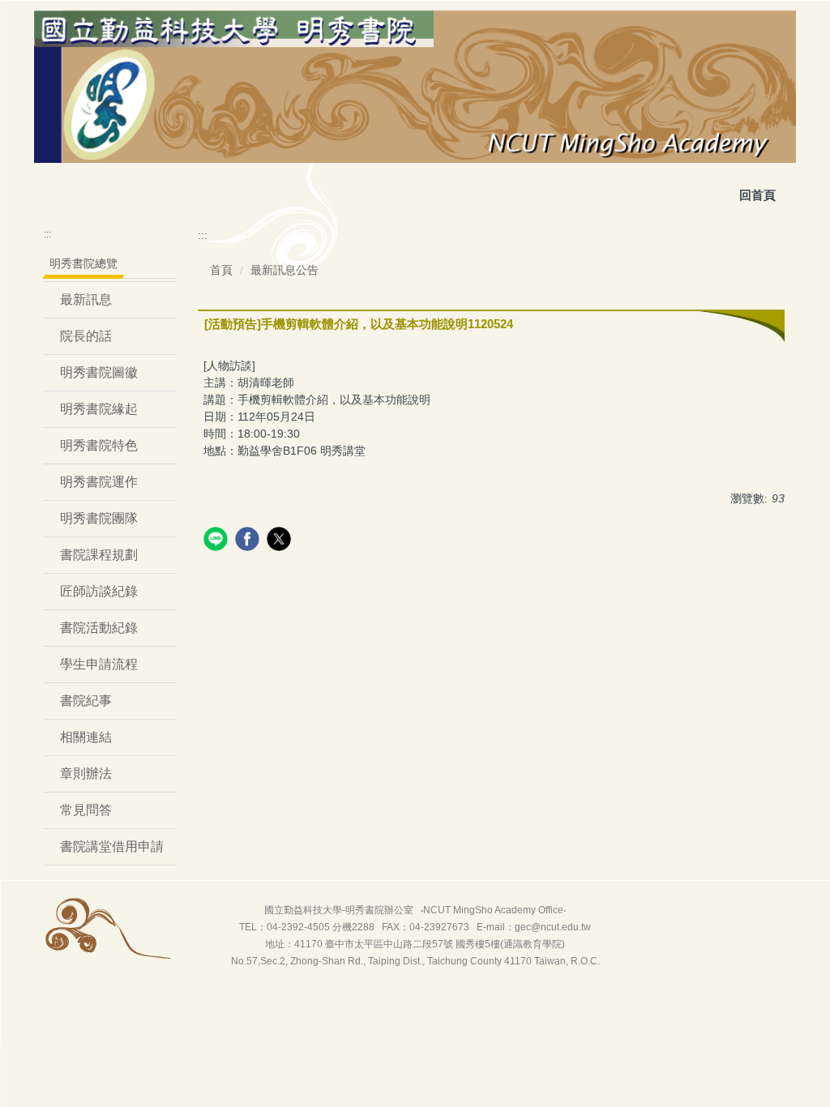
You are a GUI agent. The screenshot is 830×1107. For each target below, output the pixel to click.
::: (47, 234)
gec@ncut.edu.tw (553, 927)
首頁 (221, 269)
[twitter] (281, 541)
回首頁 (757, 195)
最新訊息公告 (284, 269)
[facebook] (249, 541)
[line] (217, 541)
